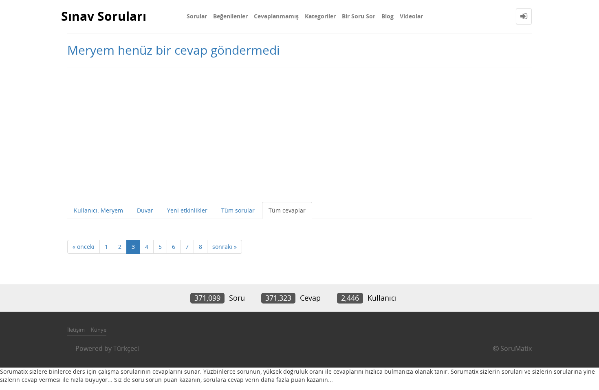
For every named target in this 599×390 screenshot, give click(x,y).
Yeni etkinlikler (187, 210)
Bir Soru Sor (358, 16)
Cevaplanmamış (276, 16)
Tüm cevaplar (287, 210)
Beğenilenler (230, 16)
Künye (98, 329)
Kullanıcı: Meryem (98, 210)
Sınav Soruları (103, 16)
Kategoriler (320, 16)
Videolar (411, 16)
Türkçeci (126, 348)
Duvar (145, 210)
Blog (387, 16)
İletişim (76, 329)
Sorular (197, 16)
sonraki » (224, 246)
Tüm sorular (238, 210)
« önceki (84, 246)
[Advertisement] (299, 132)
